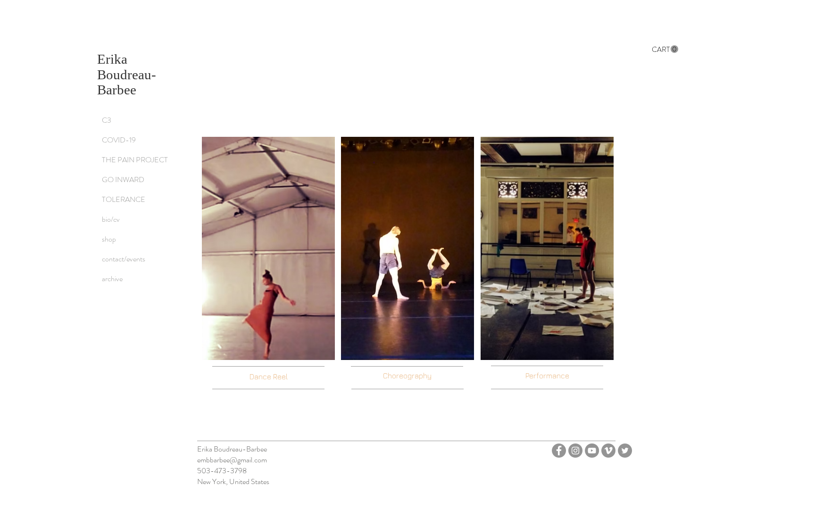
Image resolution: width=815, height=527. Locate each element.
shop (109, 239)
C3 (106, 120)
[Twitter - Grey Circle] (625, 450)
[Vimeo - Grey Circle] (608, 450)
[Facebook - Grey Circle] (559, 450)
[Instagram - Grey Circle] (575, 450)
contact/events (123, 258)
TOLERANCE (123, 199)
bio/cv (111, 219)
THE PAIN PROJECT (135, 159)
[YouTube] (592, 450)
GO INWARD (123, 179)
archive (112, 278)
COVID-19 (119, 139)
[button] (665, 49)
